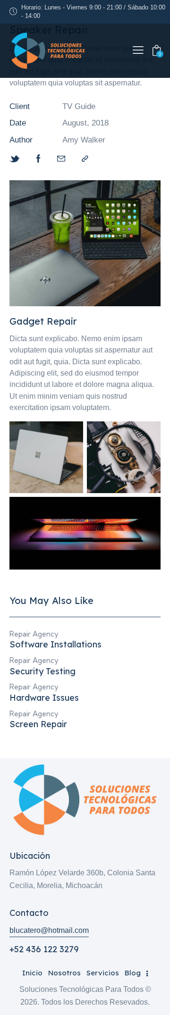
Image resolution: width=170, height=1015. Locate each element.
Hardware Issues (44, 698)
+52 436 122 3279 (44, 949)
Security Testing (42, 671)
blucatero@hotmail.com (49, 930)
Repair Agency (34, 633)
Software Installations (55, 644)
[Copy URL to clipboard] (85, 159)
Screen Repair (38, 724)
